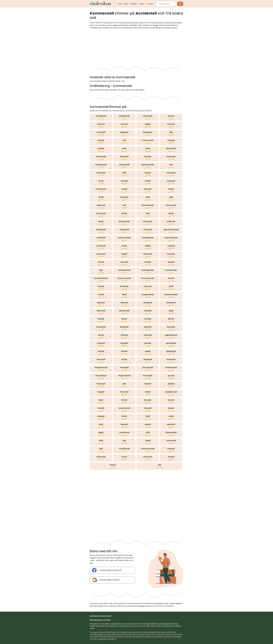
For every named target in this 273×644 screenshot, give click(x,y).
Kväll (171, 286)
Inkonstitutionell (171, 229)
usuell (124, 457)
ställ (148, 432)
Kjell (101, 270)
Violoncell (147, 457)
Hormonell (101, 213)
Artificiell (101, 132)
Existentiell (124, 164)
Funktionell (101, 189)
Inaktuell (171, 221)
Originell (101, 343)
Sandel (171, 400)
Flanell (148, 173)
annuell (124, 124)
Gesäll (171, 189)
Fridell (147, 181)
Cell (124, 140)
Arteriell (171, 124)
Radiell (171, 384)
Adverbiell (147, 116)
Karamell (147, 254)
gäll (171, 197)
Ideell (171, 213)
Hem (120, 4)
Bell (171, 132)
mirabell (148, 311)
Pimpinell (147, 359)
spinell (148, 424)
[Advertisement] (136, 47)
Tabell (148, 440)
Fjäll (124, 173)
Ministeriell (124, 311)
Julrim (126, 4)
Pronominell (100, 375)
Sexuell (171, 408)
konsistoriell (171, 270)
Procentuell (147, 367)
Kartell (101, 262)
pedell (147, 351)
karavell (171, 254)
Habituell (101, 205)
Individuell (101, 229)
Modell (101, 319)
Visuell (113, 465)
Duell (147, 148)
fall (171, 164)
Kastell (147, 262)
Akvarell (101, 124)
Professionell (171, 367)
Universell (101, 457)
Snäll (101, 424)
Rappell (100, 392)
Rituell (124, 400)
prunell (171, 375)
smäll (171, 416)
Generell (147, 189)
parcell (147, 343)
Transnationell (148, 448)
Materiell (101, 311)
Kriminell (124, 286)
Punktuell (101, 384)
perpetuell (171, 351)
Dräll (124, 148)
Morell (124, 319)
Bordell (101, 140)
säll (124, 440)
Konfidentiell (148, 270)
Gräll (147, 197)
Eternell (147, 156)
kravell (101, 286)
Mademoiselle (171, 294)
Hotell (124, 213)
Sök (180, 4)
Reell (101, 400)
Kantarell (101, 254)
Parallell (124, 343)
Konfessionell (124, 270)
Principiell (124, 367)
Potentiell (171, 359)
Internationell (171, 237)
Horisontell (171, 205)
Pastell (124, 351)
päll (124, 384)
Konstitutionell (101, 278)
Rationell (124, 392)
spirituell (171, 424)
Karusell (124, 262)
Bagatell (124, 132)
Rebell (147, 392)
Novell (101, 335)
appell (148, 124)
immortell (147, 221)
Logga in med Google (109, 580)
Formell (124, 181)
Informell (148, 229)
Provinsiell (147, 375)
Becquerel (147, 132)
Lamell (101, 294)
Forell (100, 181)
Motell (171, 319)
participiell (171, 343)
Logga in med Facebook (110, 570)
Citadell (171, 140)
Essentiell (124, 156)
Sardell (101, 408)
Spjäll (101, 432)
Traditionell (124, 448)
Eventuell (171, 156)
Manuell (124, 302)
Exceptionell (101, 164)
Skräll (124, 416)
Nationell (124, 327)
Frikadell (171, 181)
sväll (101, 440)
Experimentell (147, 164)
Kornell (171, 278)
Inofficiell (101, 237)
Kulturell (148, 286)
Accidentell (101, 116)
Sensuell (147, 408)
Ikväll (100, 221)
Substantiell (171, 432)
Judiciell (171, 246)
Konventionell (147, 278)
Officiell (124, 335)
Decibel (101, 148)
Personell (101, 359)
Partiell (101, 351)
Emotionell (101, 156)
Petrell (124, 359)
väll (159, 465)
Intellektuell (147, 237)
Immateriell (124, 221)
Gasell (124, 189)
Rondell (147, 400)
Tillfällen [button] (133, 4)
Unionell (171, 448)
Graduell (124, 197)
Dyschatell (171, 148)
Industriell (124, 229)
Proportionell (124, 375)
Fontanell (171, 173)
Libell (124, 294)
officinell (148, 335)
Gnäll (101, 197)
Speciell (124, 424)
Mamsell (101, 302)
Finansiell (101, 173)
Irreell (124, 246)
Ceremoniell (147, 140)
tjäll (101, 448)
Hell (124, 205)
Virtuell (171, 457)
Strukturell (124, 432)
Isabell (148, 246)
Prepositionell (101, 367)
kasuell (171, 262)
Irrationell (101, 246)
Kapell (124, 254)
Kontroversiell (124, 278)
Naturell (147, 327)
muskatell (101, 327)
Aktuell (171, 116)
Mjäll (171, 311)
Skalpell (101, 416)
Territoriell (171, 440)
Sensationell (124, 408)
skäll (147, 416)
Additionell (124, 116)
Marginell (147, 302)
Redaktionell (171, 392)
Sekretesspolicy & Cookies (100, 620)
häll (147, 213)
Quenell (147, 384)
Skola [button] (142, 4)
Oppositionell (171, 335)
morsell (147, 319)
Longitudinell (148, 294)
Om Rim (150, 4)
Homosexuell (148, 205)
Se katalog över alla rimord (100, 616)
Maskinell (171, 302)
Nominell (171, 327)
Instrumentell (124, 237)
